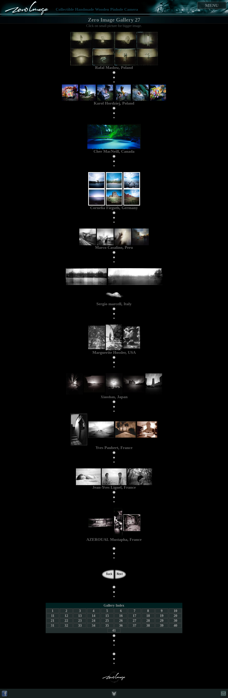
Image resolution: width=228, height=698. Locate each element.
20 (175, 616)
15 (107, 616)
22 (66, 620)
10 (175, 611)
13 (80, 616)
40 (175, 625)
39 (161, 625)
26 (121, 620)
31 (52, 625)
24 (93, 620)
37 (134, 625)
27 (134, 620)
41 (114, 630)
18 (148, 616)
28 (148, 620)
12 (66, 616)
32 (66, 625)
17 (134, 616)
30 (175, 620)
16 (121, 616)
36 (121, 625)
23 (80, 620)
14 (93, 616)
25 (107, 620)
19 (161, 616)
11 (52, 616)
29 (161, 620)
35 (107, 625)
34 (93, 625)
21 (52, 620)
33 (80, 625)
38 (148, 625)
